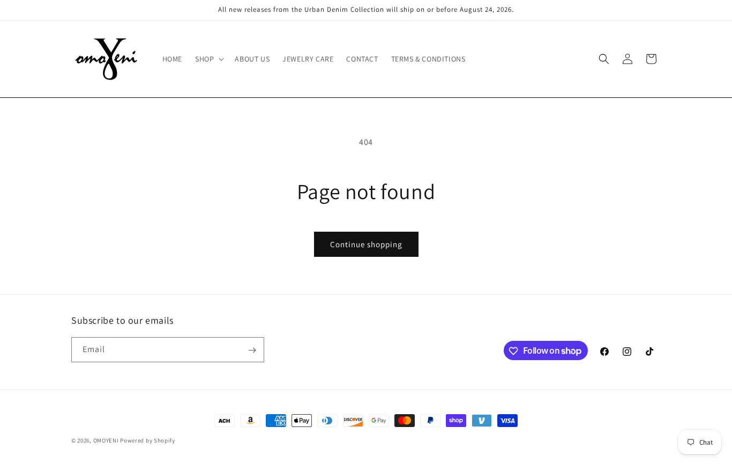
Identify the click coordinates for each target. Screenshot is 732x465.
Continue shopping (366, 244)
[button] (208, 59)
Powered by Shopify (147, 440)
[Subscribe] (252, 350)
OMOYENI (106, 440)
